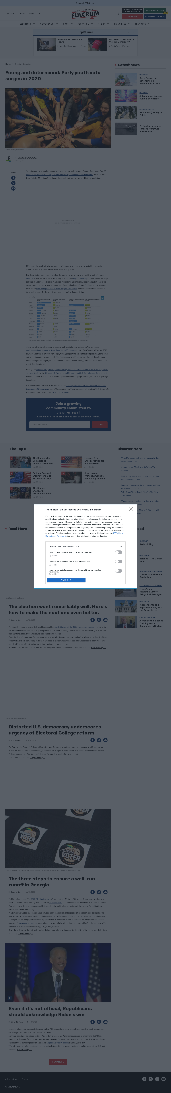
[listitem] (85, 546)
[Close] (131, 509)
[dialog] (85, 546)
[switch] (118, 552)
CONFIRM (66, 580)
